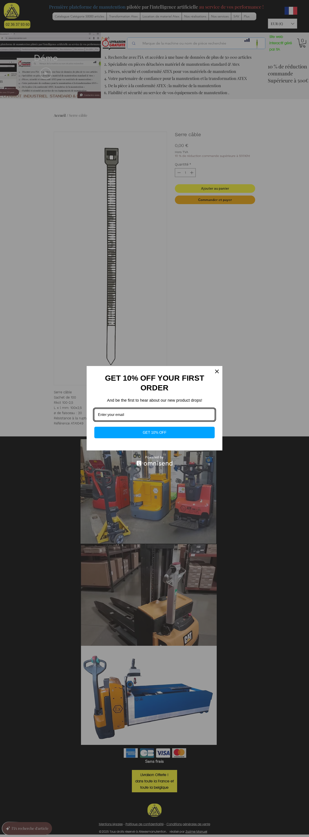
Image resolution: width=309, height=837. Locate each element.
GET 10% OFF (154, 432)
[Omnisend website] (154, 460)
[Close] (217, 371)
